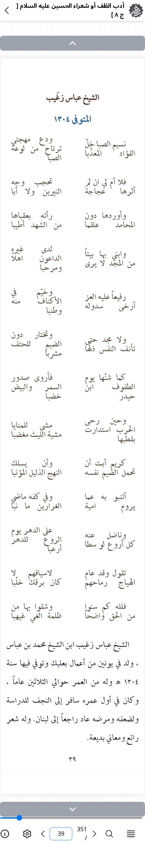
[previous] (42, 833)
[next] (72, 809)
